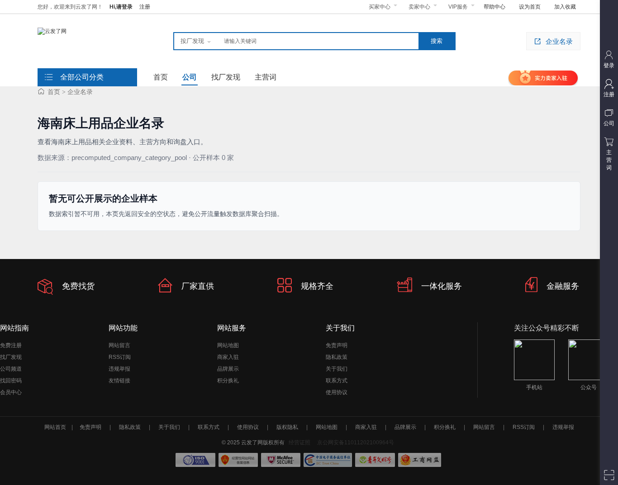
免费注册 (11, 345)
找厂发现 (11, 357)
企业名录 (559, 41)
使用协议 (336, 392)
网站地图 (228, 345)
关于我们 (336, 369)
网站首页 (55, 427)
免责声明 (336, 345)
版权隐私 (287, 427)
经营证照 (299, 442)
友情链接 (119, 380)
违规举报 (119, 369)
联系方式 (336, 380)
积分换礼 (228, 380)
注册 (144, 7)
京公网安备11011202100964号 (355, 442)
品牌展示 (228, 369)
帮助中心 (494, 7)
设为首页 (530, 7)
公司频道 (11, 369)
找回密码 (11, 380)
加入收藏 (565, 7)
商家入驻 (228, 357)
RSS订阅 (120, 357)
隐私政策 (336, 357)
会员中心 (11, 392)
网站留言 (119, 345)
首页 (54, 91)
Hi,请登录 (121, 7)
